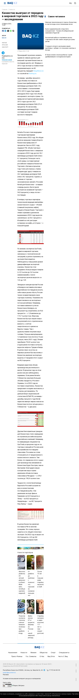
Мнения (33, 652)
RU (70, 3)
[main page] (37, 3)
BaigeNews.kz (39, 71)
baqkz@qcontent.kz (9, 672)
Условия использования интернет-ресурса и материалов (22, 678)
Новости (12, 9)
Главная (4, 9)
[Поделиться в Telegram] (5, 31)
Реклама (6, 674)
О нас (42, 656)
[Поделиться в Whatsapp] (11, 31)
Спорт (53, 652)
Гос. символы (31, 656)
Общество (43, 652)
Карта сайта (7, 682)
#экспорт (5, 47)
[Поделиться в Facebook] (3, 31)
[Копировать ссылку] (13, 31)
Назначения (12, 652)
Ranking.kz (32, 73)
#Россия (5, 45)
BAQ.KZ (4, 38)
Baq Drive (51, 656)
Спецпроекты (64, 652)
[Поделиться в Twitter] (8, 31)
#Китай (4, 42)
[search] (75, 3)
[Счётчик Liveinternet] (7, 685)
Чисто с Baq (63, 656)
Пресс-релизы (16, 656)
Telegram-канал (7, 59)
